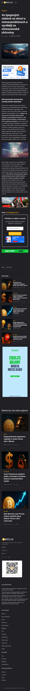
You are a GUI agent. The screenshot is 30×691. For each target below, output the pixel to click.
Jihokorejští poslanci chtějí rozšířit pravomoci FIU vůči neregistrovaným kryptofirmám (20, 324)
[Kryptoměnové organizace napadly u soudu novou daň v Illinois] (7, 284)
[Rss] (9, 557)
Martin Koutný (16, 287)
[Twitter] (12, 261)
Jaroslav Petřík (15, 36)
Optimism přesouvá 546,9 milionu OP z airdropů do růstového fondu (20, 338)
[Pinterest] (16, 261)
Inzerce (3, 553)
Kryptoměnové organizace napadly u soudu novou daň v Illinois (20, 284)
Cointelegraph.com (12, 212)
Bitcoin (6, 511)
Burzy (14, 320)
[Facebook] (8, 261)
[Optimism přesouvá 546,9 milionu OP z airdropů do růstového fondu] (7, 338)
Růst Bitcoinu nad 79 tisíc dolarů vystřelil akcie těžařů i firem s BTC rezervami (20, 311)
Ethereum (15, 293)
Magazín (4, 10)
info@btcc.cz (5, 550)
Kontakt (4, 547)
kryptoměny (9, 267)
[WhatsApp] (20, 261)
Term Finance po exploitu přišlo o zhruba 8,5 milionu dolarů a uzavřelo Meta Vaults (20, 297)
